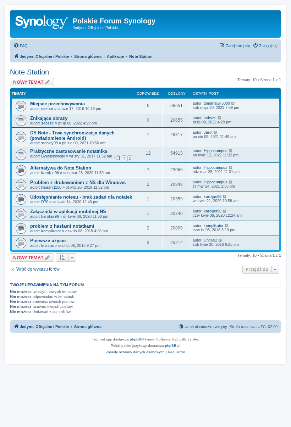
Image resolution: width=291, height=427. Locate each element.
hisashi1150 (51, 187)
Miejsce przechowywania (57, 103)
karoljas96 (50, 173)
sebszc (47, 123)
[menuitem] (20, 45)
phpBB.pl (172, 346)
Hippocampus (215, 151)
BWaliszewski (53, 156)
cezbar (47, 108)
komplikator (51, 231)
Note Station (29, 72)
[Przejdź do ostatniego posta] (233, 103)
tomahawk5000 (217, 103)
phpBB (135, 339)
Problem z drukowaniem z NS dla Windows (78, 182)
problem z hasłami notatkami (62, 226)
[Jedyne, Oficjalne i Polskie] (42, 23)
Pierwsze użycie (48, 240)
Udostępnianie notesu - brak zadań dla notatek (81, 197)
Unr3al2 (210, 240)
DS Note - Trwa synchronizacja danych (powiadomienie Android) (72, 135)
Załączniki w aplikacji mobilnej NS (68, 211)
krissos (47, 245)
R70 (44, 202)
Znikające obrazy (48, 118)
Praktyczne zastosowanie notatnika (68, 151)
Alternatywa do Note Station (60, 168)
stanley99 (49, 143)
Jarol (208, 132)
